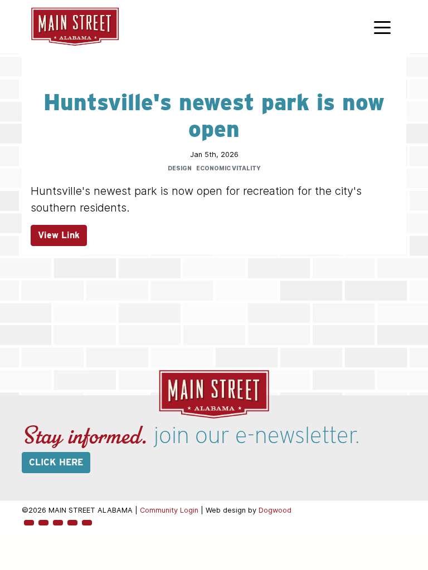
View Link (59, 235)
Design (180, 168)
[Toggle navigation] (382, 27)
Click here (56, 462)
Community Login (169, 510)
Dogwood (275, 510)
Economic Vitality (228, 168)
